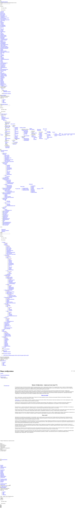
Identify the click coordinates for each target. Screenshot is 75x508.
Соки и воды (9, 256)
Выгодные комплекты (10, 299)
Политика (2, 480)
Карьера (1, 472)
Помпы (10, 286)
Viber (3, 100)
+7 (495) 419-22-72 (4, 85)
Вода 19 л (8, 246)
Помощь (1, 481)
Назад (7, 243)
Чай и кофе (8, 305)
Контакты (2, 473)
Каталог (1, 465)
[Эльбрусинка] (6, 386)
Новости (1, 470)
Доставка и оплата (3, 483)
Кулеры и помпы (9, 277)
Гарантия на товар (3, 479)
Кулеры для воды (12, 279)
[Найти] (1, 5)
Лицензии (2, 474)
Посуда (8, 319)
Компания (6, 338)
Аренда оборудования (10, 291)
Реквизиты (2, 475)
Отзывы (1, 471)
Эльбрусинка (17, 399)
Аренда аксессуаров (12, 295)
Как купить (6, 333)
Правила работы (3, 476)
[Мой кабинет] (0, 228)
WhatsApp (4, 102)
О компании (2, 469)
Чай (9, 308)
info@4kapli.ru (3, 95)
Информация (2, 477)
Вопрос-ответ (2, 484)
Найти (2, 498)
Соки (9, 272)
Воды (10, 259)
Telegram (3, 99)
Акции (1, 466)
